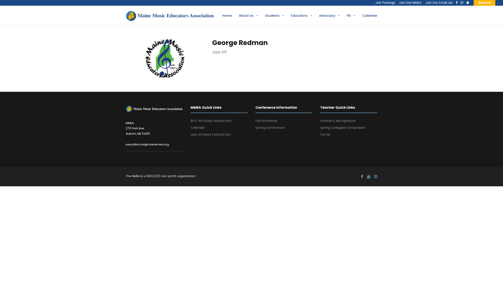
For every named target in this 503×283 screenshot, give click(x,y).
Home (227, 15)
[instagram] (462, 2)
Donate (484, 2)
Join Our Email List (439, 2)
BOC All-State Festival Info (211, 121)
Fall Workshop (266, 121)
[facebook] (457, 2)
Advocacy (327, 15)
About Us (246, 15)
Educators (299, 15)
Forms (325, 134)
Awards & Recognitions (338, 121)
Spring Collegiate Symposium (342, 127)
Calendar (369, 15)
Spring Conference (270, 127)
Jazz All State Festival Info (210, 134)
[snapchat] (467, 2)
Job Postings (385, 2)
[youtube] (368, 177)
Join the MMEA (410, 2)
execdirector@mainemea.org (147, 144)
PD (349, 15)
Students (272, 15)
